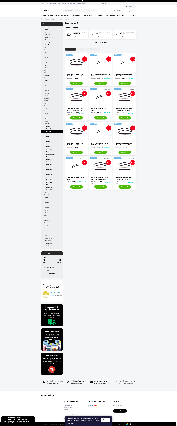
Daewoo (47, 75)
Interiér (46, 29)
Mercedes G (48, 151)
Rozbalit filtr (52, 273)
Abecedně (97, 49)
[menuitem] (44, 15)
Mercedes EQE (49, 189)
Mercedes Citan (49, 159)
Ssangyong (47, 220)
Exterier (46, 32)
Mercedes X (48, 179)
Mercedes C (48, 141)
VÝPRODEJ (47, 245)
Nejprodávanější (70, 49)
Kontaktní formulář (120, 410)
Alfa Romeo (47, 60)
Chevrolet (47, 95)
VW (46, 235)
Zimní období (48, 240)
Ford (46, 85)
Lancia (46, 113)
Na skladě (48, 270)
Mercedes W (48, 177)
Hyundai (47, 93)
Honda (46, 88)
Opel (46, 200)
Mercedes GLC (49, 172)
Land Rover (47, 116)
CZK (132, 3)
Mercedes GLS (49, 187)
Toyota (46, 230)
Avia (46, 65)
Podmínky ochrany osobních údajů (71, 416)
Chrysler (47, 98)
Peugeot (47, 202)
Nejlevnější (81, 49)
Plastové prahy (48, 42)
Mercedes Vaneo (49, 156)
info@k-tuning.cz (119, 405)
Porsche (47, 205)
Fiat (46, 83)
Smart (46, 217)
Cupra (46, 50)
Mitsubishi (47, 194)
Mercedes (47, 123)
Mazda (46, 121)
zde (98, 420)
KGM (46, 57)
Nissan (46, 197)
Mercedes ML (49, 133)
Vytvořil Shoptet (122, 424)
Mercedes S (48, 146)
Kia (46, 111)
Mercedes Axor (49, 167)
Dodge (46, 80)
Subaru (47, 222)
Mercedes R (48, 128)
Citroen (47, 70)
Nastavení (70, 423)
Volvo (46, 233)
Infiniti (46, 100)
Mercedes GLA (49, 169)
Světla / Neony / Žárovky (50, 37)
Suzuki (46, 225)
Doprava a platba (44, 3)
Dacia (46, 72)
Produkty (47, 27)
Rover (46, 210)
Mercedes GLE (49, 174)
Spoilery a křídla (48, 238)
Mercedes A (48, 126)
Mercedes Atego (49, 164)
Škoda (46, 228)
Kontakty (64, 3)
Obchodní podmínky (82, 3)
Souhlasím (105, 420)
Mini (46, 192)
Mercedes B (48, 136)
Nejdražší (89, 49)
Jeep (46, 108)
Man (46, 52)
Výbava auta (48, 34)
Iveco (46, 103)
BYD (46, 47)
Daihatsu (47, 78)
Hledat (95, 10)
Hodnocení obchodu (72, 3)
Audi (46, 62)
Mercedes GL (48, 144)
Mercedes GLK (49, 149)
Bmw (46, 67)
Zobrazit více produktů (100, 42)
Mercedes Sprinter (50, 139)
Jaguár (47, 105)
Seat (46, 215)
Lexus (46, 118)
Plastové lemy (48, 39)
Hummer (47, 90)
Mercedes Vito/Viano (50, 154)
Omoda (47, 55)
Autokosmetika (48, 243)
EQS (47, 184)
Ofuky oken (47, 44)
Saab (46, 212)
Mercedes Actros (49, 161)
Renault (47, 207)
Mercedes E (48, 131)
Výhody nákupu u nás (55, 3)
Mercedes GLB (49, 182)
